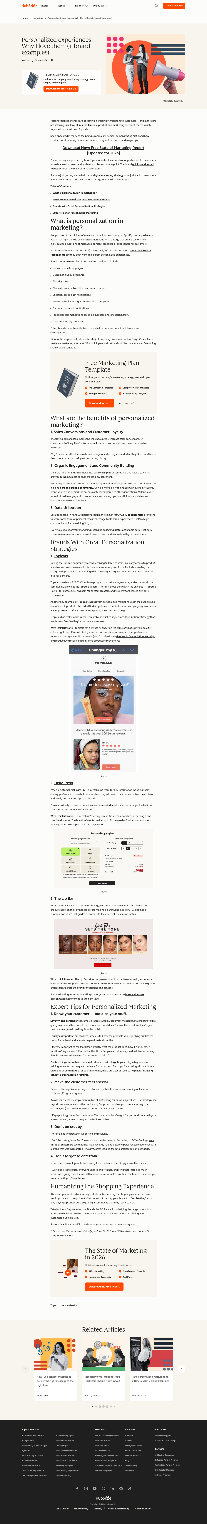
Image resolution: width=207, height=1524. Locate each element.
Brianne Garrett (44, 60)
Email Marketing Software (33, 1470)
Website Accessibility (118, 1508)
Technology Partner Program (167, 1465)
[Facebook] (77, 1489)
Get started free (174, 5)
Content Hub (72, 1070)
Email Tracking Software (32, 1456)
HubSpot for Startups (164, 1470)
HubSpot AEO (28, 1441)
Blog (127, 1461)
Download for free (99, 403)
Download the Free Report (104, 1286)
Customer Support (163, 1436)
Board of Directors (133, 1451)
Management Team (133, 1446)
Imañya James (87, 125)
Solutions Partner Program (166, 1460)
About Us (129, 1436)
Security (98, 1508)
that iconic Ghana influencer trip (135, 636)
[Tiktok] (130, 1489)
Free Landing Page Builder (67, 1470)
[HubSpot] (103, 1498)
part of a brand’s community (76, 487)
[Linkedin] (112, 1489)
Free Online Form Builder (67, 1451)
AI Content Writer (29, 1461)
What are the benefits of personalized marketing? (81, 199)
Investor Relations (133, 1456)
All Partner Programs (164, 1455)
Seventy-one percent (62, 1020)
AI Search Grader (102, 1441)
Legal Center (62, 1508)
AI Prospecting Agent (65, 1436)
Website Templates (103, 1470)
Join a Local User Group (165, 1441)
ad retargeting (113, 1062)
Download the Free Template (61, 89)
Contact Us (130, 1470)
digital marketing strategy (108, 175)
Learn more (123, 403)
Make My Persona (102, 1451)
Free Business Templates (106, 1461)
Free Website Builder (65, 1441)
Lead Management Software (34, 1475)
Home (25, 18)
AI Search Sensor (102, 1446)
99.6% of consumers (131, 514)
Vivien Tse (144, 339)
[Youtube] (95, 1489)
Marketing (38, 18)
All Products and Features (33, 1436)
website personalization (86, 1062)
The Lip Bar (64, 898)
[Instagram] (86, 1489)
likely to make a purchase (97, 443)
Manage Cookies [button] (143, 1508)
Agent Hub (26, 1451)
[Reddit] (121, 1489)
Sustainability (131, 1465)
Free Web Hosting (63, 1475)
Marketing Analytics (64, 1465)
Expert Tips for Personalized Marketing (75, 212)
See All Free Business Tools (107, 1436)
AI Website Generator (31, 1465)
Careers (128, 1441)
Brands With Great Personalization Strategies (79, 206)
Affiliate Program (162, 1475)
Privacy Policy (81, 1508)
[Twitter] (103, 1489)
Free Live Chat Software (66, 1461)
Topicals (61, 556)
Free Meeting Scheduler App (34, 1446)
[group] (56, 1369)
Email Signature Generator (106, 1456)
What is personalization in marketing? (75, 192)
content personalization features (69, 1074)
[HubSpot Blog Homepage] (29, 5)
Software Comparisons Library (108, 1465)
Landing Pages (62, 1446)
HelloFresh (63, 783)
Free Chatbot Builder (65, 1456)
